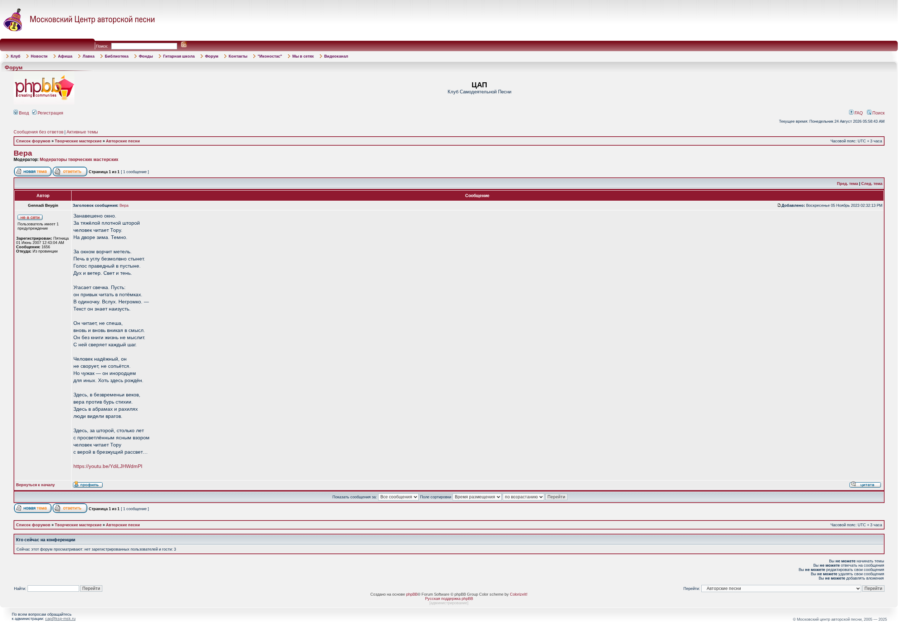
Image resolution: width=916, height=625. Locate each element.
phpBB (412, 594)
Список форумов (33, 141)
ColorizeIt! (518, 594)
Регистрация (49, 113)
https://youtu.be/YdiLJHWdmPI (107, 466)
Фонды (146, 56)
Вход (23, 113)
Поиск (878, 113)
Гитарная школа (179, 56)
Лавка (88, 56)
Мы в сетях (303, 56)
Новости (39, 56)
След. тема (871, 183)
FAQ (858, 113)
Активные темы (82, 132)
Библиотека (116, 56)
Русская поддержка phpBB (449, 598)
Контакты (238, 56)
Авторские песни (123, 141)
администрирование (448, 603)
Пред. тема (847, 183)
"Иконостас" (270, 56)
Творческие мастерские (78, 141)
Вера (23, 153)
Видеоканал (336, 56)
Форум (211, 56)
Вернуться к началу (35, 485)
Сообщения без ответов (38, 132)
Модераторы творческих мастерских (79, 159)
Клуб (15, 56)
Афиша (65, 56)
